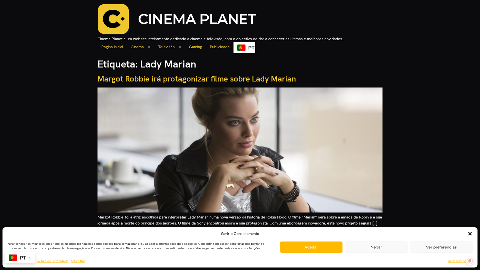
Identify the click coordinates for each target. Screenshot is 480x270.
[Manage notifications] (470, 261)
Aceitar (311, 247)
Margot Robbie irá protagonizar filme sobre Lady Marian (197, 79)
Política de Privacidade (52, 261)
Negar (376, 247)
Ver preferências (441, 247)
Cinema (137, 47)
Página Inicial (112, 47)
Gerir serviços (458, 261)
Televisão (166, 47)
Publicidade (220, 47)
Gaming (195, 47)
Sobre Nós (78, 261)
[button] (470, 233)
